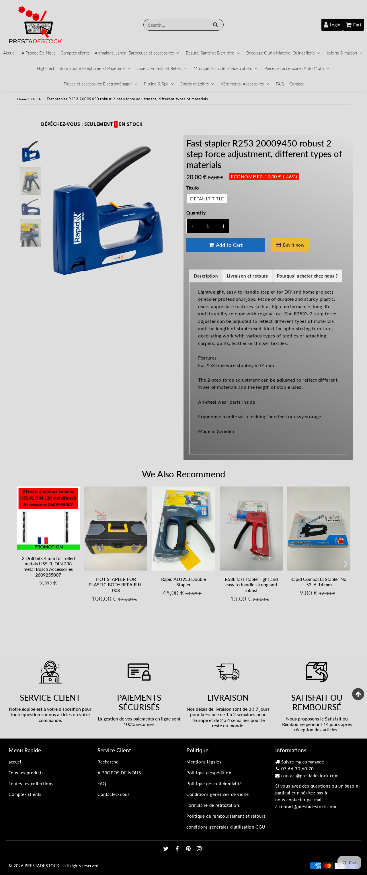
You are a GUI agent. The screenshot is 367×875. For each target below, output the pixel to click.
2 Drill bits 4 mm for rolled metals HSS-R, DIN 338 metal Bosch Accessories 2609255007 (48, 566)
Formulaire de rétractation (212, 805)
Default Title (207, 198)
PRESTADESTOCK (42, 865)
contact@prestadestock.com (310, 775)
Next (165, 232)
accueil (16, 761)
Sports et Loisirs (194, 83)
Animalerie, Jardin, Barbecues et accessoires (134, 52)
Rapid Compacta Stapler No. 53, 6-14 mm (319, 581)
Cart (357, 24)
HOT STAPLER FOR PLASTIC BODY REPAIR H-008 (116, 584)
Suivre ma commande (302, 761)
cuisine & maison (342, 52)
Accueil (9, 52)
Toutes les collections (31, 783)
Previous (50, 232)
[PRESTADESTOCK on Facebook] (177, 848)
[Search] (215, 24)
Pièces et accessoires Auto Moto (294, 68)
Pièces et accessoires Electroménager (98, 83)
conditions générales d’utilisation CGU (225, 826)
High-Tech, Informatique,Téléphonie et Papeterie (81, 68)
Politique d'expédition (208, 772)
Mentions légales (204, 761)
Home (22, 99)
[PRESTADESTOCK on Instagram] (199, 848)
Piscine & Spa (156, 83)
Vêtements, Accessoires (242, 83)
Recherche (107, 761)
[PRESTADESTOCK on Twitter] (166, 848)
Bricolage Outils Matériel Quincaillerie (280, 52)
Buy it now (293, 244)
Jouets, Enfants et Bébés (159, 68)
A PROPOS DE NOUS (119, 772)
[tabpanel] (31, 151)
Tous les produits (26, 772)
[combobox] (183, 25)
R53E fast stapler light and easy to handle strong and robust (251, 584)
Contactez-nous (113, 794)
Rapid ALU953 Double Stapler (183, 581)
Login (335, 24)
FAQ (280, 83)
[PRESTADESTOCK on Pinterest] (189, 848)
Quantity (196, 212)
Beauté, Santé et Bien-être (210, 52)
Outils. (36, 99)
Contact (296, 83)
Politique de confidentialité (214, 783)
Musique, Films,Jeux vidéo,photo (223, 68)
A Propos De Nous (38, 52)
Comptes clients (74, 52)
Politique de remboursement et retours (226, 816)
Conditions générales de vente (217, 794)
